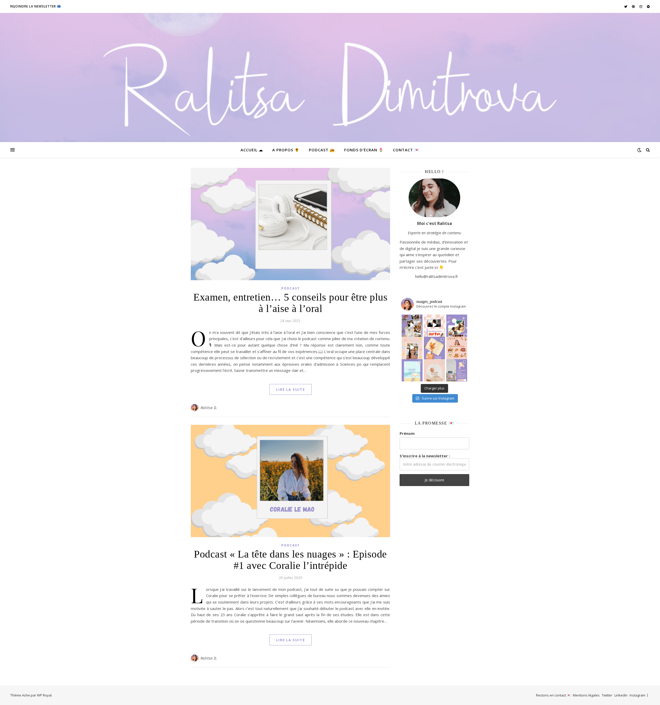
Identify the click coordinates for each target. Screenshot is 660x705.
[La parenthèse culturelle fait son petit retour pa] (434, 347)
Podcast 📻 (322, 149)
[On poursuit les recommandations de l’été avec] (456, 325)
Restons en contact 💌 (553, 695)
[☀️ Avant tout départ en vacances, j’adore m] (412, 347)
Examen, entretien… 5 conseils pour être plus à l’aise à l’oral (290, 302)
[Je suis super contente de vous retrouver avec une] (434, 369)
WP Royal (44, 695)
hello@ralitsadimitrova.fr (436, 276)
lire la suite (290, 389)
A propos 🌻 (286, 149)
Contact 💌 (406, 149)
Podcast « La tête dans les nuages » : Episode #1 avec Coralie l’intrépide (290, 559)
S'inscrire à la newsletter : (425, 455)
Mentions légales (586, 695)
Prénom (407, 433)
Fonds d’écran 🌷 (364, 149)
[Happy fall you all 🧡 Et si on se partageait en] (456, 347)
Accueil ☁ (252, 149)
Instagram (637, 695)
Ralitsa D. (209, 407)
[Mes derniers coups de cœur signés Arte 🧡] (434, 325)
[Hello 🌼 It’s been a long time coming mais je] (412, 369)
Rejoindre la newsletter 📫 (35, 6)
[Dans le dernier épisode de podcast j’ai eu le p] (456, 369)
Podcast (290, 288)
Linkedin (621, 695)
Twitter (607, 695)
